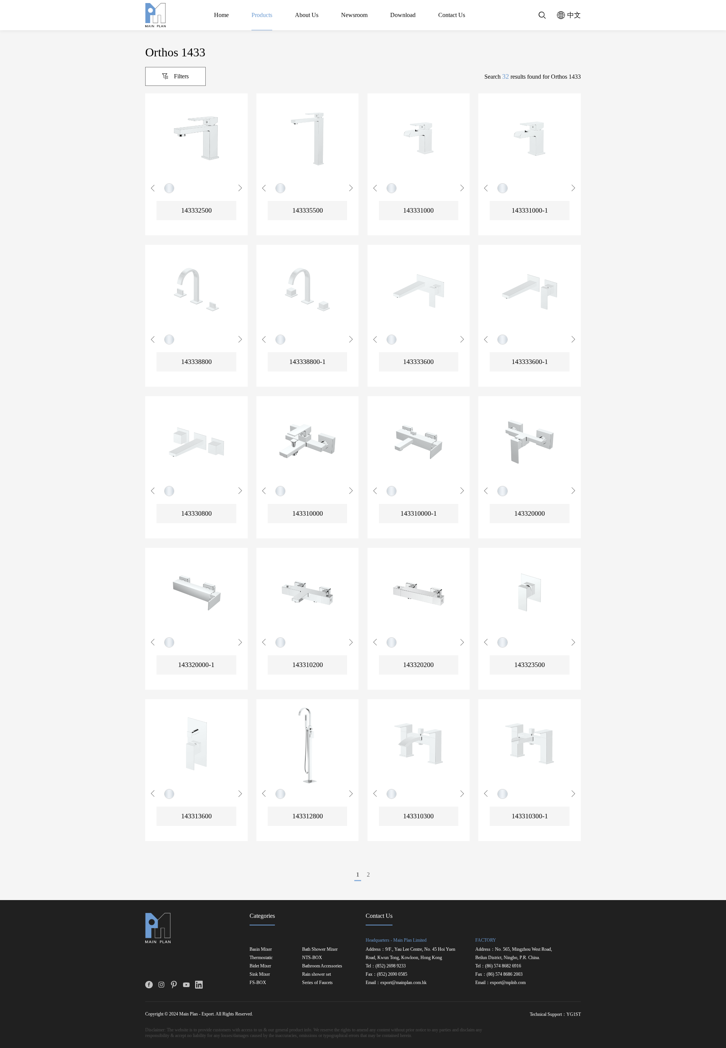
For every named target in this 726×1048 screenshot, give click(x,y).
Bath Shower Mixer (320, 949)
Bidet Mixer (260, 966)
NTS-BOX (312, 957)
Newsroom (354, 15)
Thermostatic (261, 957)
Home (221, 15)
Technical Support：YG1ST (555, 1014)
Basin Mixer (261, 949)
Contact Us (451, 15)
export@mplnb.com (508, 982)
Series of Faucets (317, 982)
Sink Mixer (260, 974)
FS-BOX (258, 982)
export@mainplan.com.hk (403, 982)
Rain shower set (316, 974)
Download (403, 15)
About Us (306, 15)
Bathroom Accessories (322, 966)
